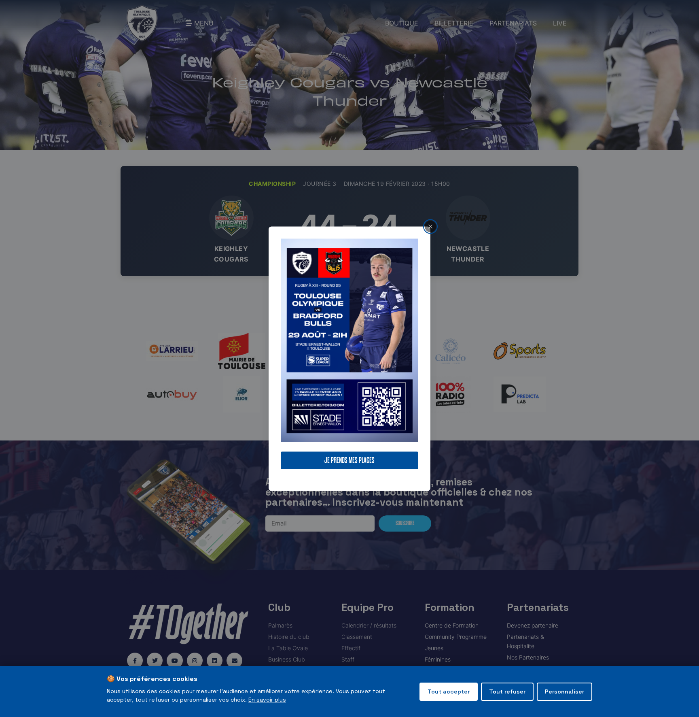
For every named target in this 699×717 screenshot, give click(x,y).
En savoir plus (267, 699)
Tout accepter (449, 691)
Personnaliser (564, 691)
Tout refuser (507, 691)
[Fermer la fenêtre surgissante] (430, 226)
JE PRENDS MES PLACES (349, 460)
